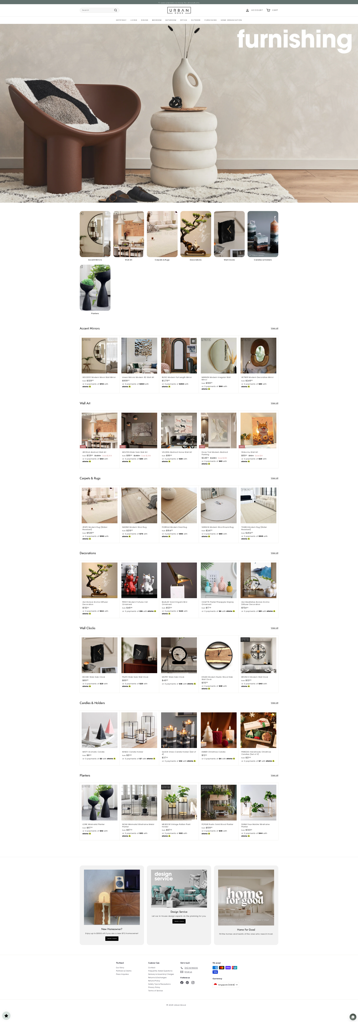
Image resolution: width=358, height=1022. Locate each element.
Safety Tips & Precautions (159, 984)
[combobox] (100, 10)
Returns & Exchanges (157, 977)
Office (183, 20)
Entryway (121, 20)
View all (274, 328)
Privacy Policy (154, 987)
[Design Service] (179, 889)
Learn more (111, 938)
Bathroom (171, 20)
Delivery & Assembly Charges (161, 974)
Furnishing (211, 20)
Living (134, 20)
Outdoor (196, 20)
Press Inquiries (122, 974)
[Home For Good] (246, 897)
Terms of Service (155, 990)
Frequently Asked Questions (160, 971)
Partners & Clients (123, 971)
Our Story (120, 967)
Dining (144, 20)
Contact (151, 967)
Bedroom (157, 20)
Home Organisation (231, 20)
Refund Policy (154, 981)
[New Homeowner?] (112, 897)
